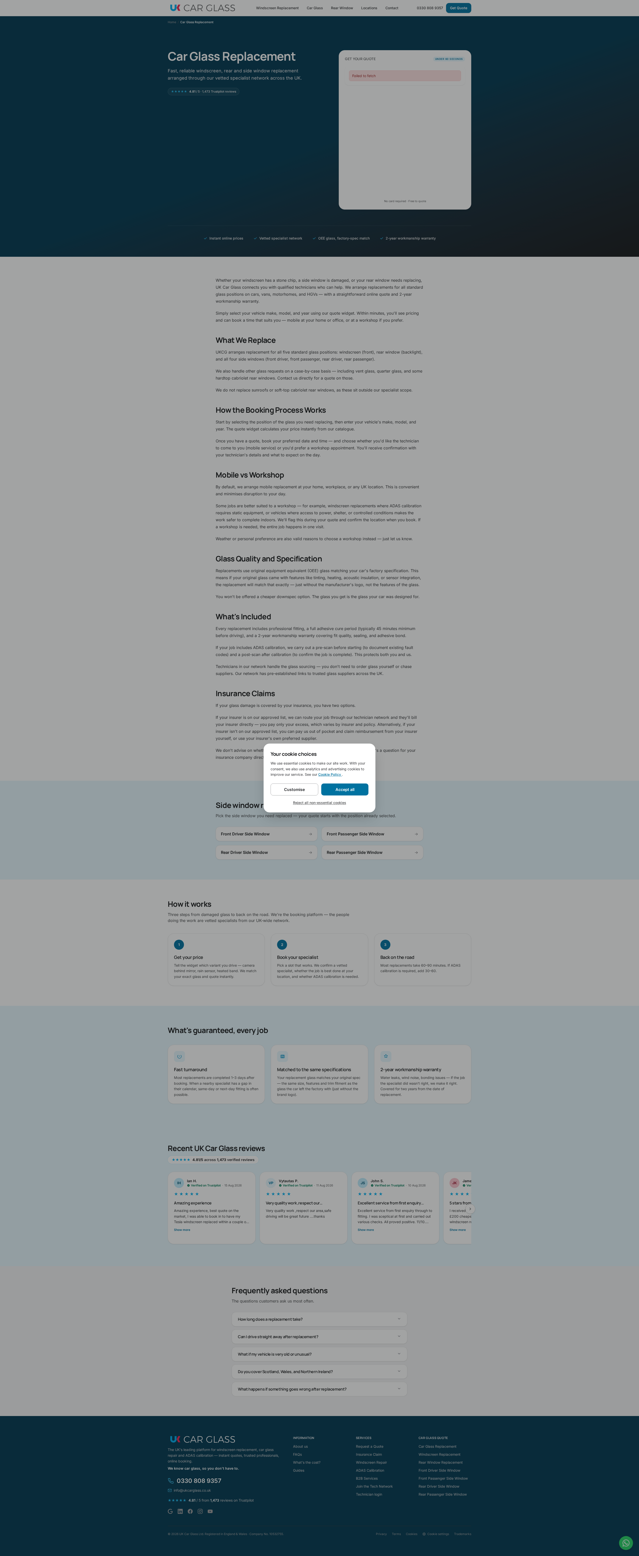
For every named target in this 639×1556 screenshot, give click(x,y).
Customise (294, 789)
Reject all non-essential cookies (319, 802)
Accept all (344, 789)
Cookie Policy (330, 774)
